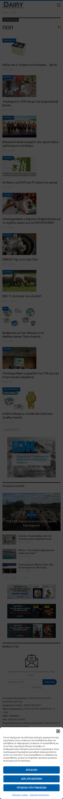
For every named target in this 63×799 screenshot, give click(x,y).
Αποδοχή (31, 769)
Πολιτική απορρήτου (39, 794)
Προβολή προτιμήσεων (31, 787)
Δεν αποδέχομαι (31, 778)
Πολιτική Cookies (20, 794)
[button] (58, 731)
